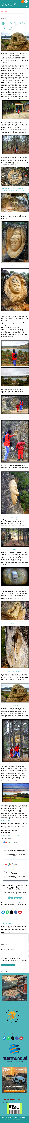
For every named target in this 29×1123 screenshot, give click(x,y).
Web (2, 954)
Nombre (4, 944)
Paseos (3, 18)
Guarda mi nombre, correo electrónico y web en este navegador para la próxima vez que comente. (14, 960)
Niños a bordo (19, 15)
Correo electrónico (8, 949)
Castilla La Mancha (7, 15)
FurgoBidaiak (8, 4)
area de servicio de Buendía (11, 835)
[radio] (9, 897)
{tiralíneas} (14, 1121)
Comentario (5, 932)
